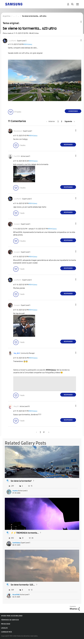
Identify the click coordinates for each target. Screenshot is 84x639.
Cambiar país (6, 632)
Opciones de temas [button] (77, 21)
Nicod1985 (16, 595)
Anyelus (15, 491)
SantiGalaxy (16, 543)
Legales (4, 628)
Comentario (73, 111)
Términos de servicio (10, 620)
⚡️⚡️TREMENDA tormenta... (25, 532)
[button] (77, 40)
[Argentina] (13, 4)
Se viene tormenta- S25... (23, 584)
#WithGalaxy (28, 44)
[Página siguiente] (48, 432)
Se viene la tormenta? (21, 481)
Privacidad (5, 624)
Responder (68, 144)
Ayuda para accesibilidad (11, 616)
